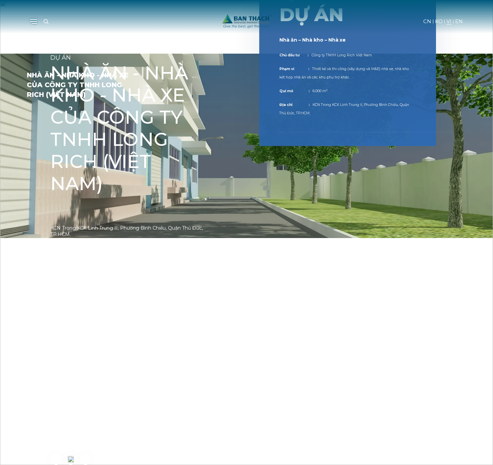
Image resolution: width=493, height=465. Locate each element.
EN (459, 21)
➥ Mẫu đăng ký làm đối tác (84, 436)
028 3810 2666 (88, 417)
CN (427, 21)
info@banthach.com (92, 427)
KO (439, 21)
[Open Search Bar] (46, 21)
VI (448, 21)
